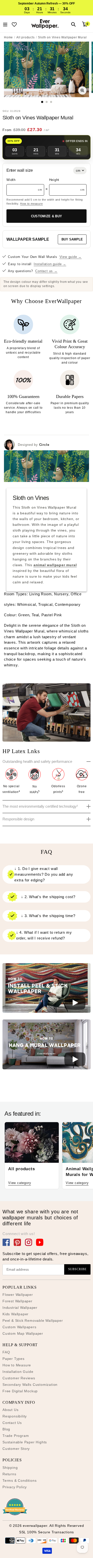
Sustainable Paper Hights (24, 1442)
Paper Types (13, 1359)
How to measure (31, 203)
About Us (10, 1410)
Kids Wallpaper (15, 1314)
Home (8, 37)
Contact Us (12, 1423)
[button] (46, 989)
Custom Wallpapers (19, 1327)
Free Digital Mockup (20, 1391)
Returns (9, 1474)
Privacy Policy (14, 1487)
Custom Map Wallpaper (22, 1333)
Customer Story (16, 1449)
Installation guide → (50, 264)
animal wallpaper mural (55, 565)
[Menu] (5, 23)
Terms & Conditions (19, 1480)
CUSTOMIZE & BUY (46, 216)
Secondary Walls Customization (30, 1385)
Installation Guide (17, 1372)
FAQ (6, 1352)
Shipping (10, 1468)
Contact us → (46, 271)
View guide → (71, 257)
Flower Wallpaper (17, 1295)
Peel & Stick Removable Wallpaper (32, 1321)
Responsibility (14, 1416)
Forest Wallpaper (17, 1301)
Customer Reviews (18, 1378)
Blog (6, 1429)
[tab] (42, 102)
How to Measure (16, 1365)
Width (11, 180)
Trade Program (15, 1436)
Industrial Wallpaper (19, 1308)
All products (25, 37)
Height (54, 180)
